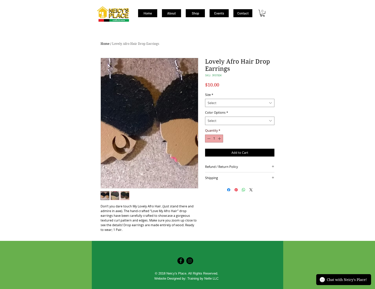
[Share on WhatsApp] (243, 189)
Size (209, 95)
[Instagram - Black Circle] (189, 260)
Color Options (216, 112)
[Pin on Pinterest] (236, 189)
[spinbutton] (214, 138)
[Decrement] (208, 138)
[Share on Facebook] (228, 189)
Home (105, 44)
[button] (262, 13)
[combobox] (239, 103)
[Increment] (219, 138)
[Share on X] (251, 189)
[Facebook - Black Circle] (180, 260)
